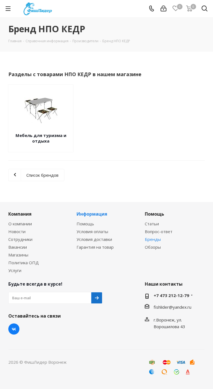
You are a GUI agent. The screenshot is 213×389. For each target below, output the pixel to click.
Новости (17, 231)
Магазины (18, 255)
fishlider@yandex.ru (172, 307)
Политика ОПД (23, 262)
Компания (20, 214)
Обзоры (153, 247)
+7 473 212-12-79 (171, 295)
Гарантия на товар (95, 247)
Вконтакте (13, 329)
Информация (92, 214)
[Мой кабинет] (163, 8)
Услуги (14, 270)
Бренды (153, 239)
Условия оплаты (92, 231)
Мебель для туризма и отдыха (41, 138)
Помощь (85, 223)
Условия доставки (94, 239)
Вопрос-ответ (159, 231)
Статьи (152, 223)
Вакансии (17, 247)
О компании (20, 223)
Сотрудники (20, 239)
